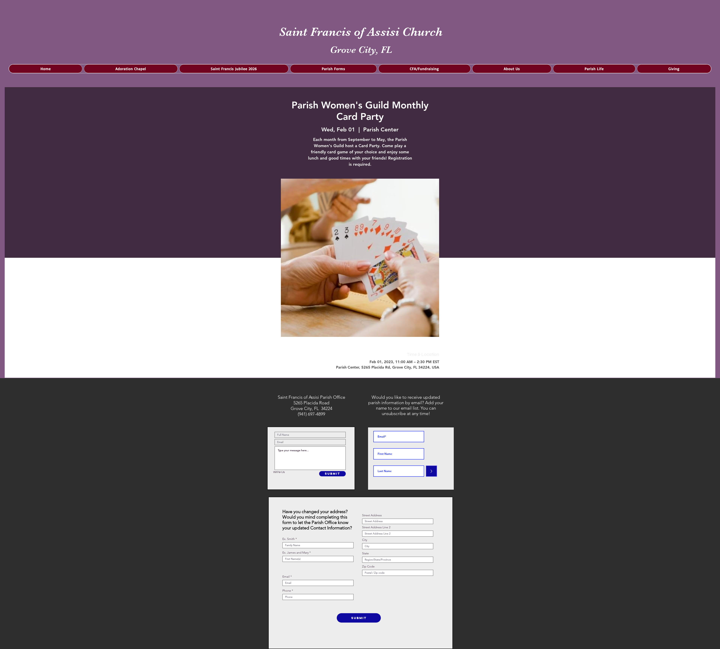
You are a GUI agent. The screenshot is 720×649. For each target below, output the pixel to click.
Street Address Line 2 (376, 527)
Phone (286, 590)
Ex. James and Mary (295, 552)
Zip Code (368, 566)
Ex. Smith (288, 538)
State (365, 553)
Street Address (372, 515)
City (364, 539)
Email (286, 576)
